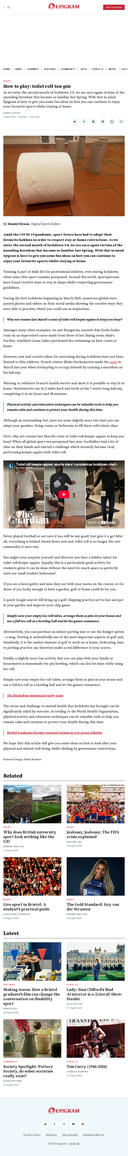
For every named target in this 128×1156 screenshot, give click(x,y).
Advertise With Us (93, 1134)
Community (68, 69)
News (18, 69)
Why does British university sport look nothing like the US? (29, 837)
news (113, 362)
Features (50, 69)
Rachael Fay (74, 842)
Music (112, 69)
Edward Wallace (13, 846)
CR (70, 1143)
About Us (51, 1134)
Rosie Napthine (12, 1081)
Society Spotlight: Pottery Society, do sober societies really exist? (28, 1071)
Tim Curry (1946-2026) (87, 1066)
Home (6, 69)
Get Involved (114, 7)
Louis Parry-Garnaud (16, 914)
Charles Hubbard (77, 1071)
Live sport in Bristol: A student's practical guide (26, 907)
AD (78, 1143)
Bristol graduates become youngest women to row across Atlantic (54, 733)
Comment (33, 69)
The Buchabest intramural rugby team (35, 696)
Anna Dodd (10, 1008)
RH (74, 1143)
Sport (7, 81)
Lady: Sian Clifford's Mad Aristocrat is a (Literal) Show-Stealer (94, 994)
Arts (84, 69)
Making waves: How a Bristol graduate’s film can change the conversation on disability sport (31, 996)
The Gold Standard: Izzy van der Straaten (93, 907)
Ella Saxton (74, 1004)
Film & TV (97, 69)
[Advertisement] (64, 39)
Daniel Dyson (11, 113)
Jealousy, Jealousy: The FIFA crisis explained (93, 834)
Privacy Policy (32, 1134)
